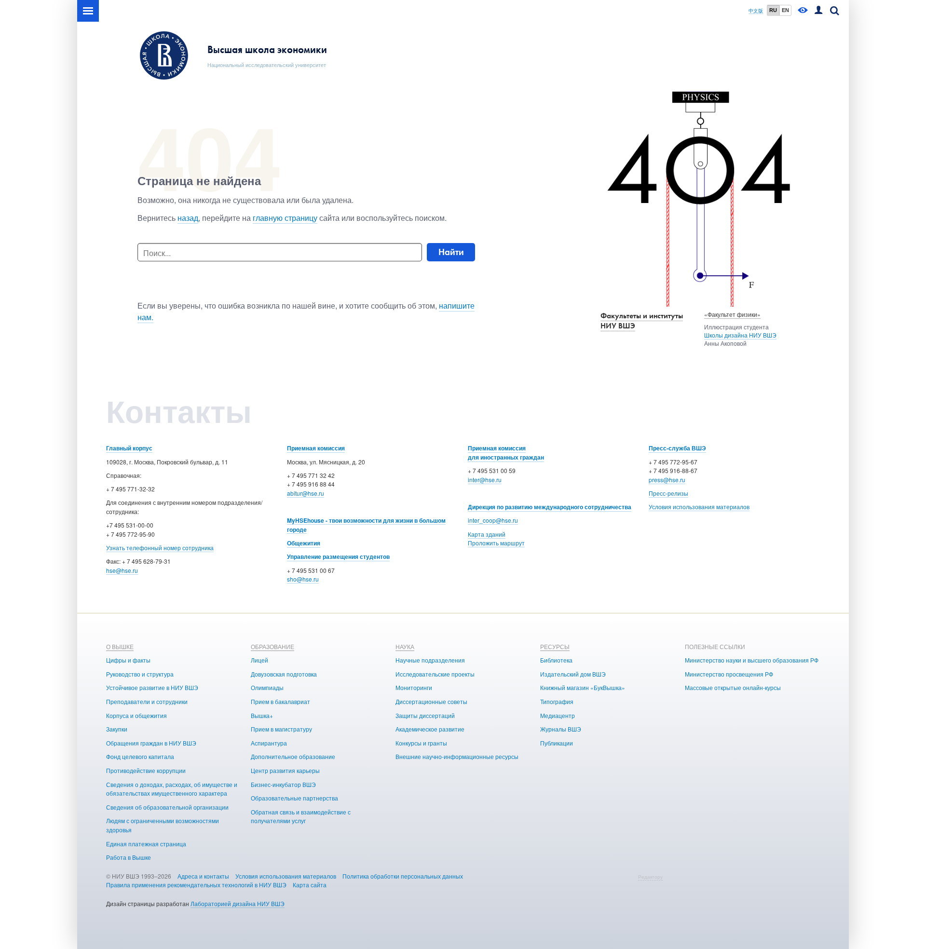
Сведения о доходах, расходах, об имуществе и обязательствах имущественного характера (171, 789)
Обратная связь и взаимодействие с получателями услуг (301, 816)
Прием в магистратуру (281, 729)
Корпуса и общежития (136, 715)
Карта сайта (310, 885)
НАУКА (404, 646)
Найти (451, 252)
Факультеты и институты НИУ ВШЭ (641, 321)
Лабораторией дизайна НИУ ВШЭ (238, 903)
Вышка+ (262, 715)
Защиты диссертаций (425, 715)
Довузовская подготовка (284, 674)
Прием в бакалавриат (280, 701)
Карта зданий (486, 534)
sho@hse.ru (303, 579)
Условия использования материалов (699, 506)
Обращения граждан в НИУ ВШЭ (151, 743)
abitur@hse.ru (305, 493)
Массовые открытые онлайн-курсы (733, 687)
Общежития (303, 543)
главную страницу (285, 217)
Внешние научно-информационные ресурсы (456, 756)
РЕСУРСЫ (555, 646)
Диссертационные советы (431, 701)
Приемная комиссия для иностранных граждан (506, 452)
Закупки (116, 729)
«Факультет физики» (732, 314)
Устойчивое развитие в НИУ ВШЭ (152, 687)
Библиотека (556, 660)
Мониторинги (413, 687)
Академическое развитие (429, 729)
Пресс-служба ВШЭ (677, 448)
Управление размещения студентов (338, 556)
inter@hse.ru (485, 479)
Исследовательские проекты (435, 674)
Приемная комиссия (316, 448)
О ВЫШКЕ (120, 646)
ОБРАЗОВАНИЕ (272, 646)
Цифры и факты (128, 660)
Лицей (259, 660)
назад (187, 217)
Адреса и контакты (203, 876)
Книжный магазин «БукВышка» (582, 687)
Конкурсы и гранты (421, 743)
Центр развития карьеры (285, 770)
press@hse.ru (667, 479)
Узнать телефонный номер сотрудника (160, 547)
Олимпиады (267, 687)
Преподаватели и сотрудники (147, 701)
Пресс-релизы (668, 493)
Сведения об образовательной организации (167, 807)
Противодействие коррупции (146, 770)
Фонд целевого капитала (140, 756)
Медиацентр (557, 715)
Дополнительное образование (293, 756)
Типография (556, 701)
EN (785, 10)
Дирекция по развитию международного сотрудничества (549, 506)
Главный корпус (129, 448)
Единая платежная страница (146, 844)
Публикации (556, 743)
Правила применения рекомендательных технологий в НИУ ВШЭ (196, 885)
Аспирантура (269, 743)
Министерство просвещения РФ (729, 674)
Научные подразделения (430, 660)
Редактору (650, 876)
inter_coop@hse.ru (493, 520)
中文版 (756, 11)
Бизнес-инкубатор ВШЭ (283, 784)
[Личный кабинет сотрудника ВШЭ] (818, 11)
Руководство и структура (140, 674)
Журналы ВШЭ (560, 729)
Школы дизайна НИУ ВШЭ (740, 335)
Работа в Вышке (128, 857)
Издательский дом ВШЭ (573, 674)
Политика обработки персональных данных (402, 876)
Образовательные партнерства (294, 798)
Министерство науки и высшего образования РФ (751, 660)
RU (773, 10)
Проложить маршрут (496, 543)
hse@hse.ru (122, 570)
